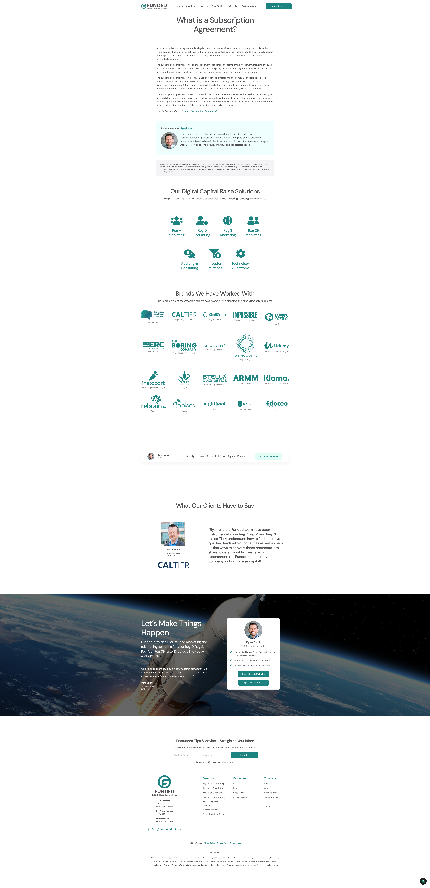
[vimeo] (180, 829)
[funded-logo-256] (154, 4)
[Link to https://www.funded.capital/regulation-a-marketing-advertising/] (176, 220)
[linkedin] (167, 829)
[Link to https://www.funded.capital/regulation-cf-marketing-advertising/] (227, 220)
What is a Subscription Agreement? (199, 111)
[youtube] (162, 829)
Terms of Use (235, 843)
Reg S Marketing (228, 232)
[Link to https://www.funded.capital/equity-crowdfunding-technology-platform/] (240, 253)
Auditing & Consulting (189, 265)
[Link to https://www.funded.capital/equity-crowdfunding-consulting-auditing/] (189, 253)
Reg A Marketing (176, 232)
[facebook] (149, 829)
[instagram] (158, 829)
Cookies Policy (223, 843)
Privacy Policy (209, 843)
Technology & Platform (241, 265)
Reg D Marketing (202, 232)
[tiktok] (171, 829)
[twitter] (153, 829)
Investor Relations (215, 265)
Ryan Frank (186, 128)
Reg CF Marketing (253, 232)
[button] (423, 881)
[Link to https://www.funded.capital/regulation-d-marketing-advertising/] (202, 220)
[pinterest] (176, 829)
